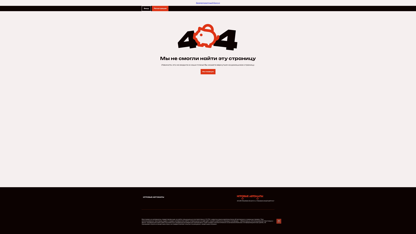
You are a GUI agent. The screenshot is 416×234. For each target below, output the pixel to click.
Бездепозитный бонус (208, 3)
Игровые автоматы (153, 197)
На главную (208, 71)
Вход (146, 8)
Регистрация (160, 8)
